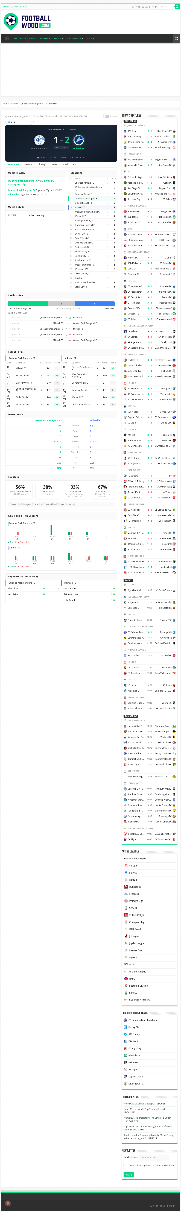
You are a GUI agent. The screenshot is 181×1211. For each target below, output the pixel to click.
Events (28, 164)
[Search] (177, 6)
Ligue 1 (133, 879)
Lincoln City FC (82, 256)
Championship (55, 129)
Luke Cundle (70, 600)
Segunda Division (138, 985)
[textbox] (19, 122)
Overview (13, 164)
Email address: (131, 1157)
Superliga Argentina (140, 999)
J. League (134, 936)
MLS (131, 964)
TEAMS (57, 38)
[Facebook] (136, 7)
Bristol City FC (81, 234)
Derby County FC (83, 273)
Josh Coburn (70, 588)
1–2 (49, 368)
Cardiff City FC (82, 238)
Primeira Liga (136, 901)
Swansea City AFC (83, 194)
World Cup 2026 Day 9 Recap (138, 1103)
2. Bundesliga (136, 915)
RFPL (132, 978)
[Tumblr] (150, 7)
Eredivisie (134, 893)
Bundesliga (135, 886)
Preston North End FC (85, 282)
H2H (54, 164)
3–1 (49, 404)
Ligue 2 (133, 957)
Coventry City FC (80, 383)
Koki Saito (13, 594)
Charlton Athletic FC (84, 183)
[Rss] (133, 7)
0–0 (49, 383)
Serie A (133, 872)
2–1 (49, 375)
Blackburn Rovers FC (85, 225)
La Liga (133, 865)
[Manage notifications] (8, 1203)
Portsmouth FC (82, 247)
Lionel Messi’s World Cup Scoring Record (144, 1109)
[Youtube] (146, 7)
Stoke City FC (81, 287)
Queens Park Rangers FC (23, 180)
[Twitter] (139, 7)
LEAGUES (43, 38)
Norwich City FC (82, 251)
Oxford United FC (24, 383)
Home (5, 103)
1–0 (49, 397)
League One (135, 950)
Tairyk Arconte (71, 594)
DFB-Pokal (135, 929)
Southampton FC (83, 260)
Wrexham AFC (81, 269)
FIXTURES (19, 38)
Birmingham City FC (84, 220)
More (89, 38)
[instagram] (152, 7)
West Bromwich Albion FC (87, 212)
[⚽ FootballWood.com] (27, 21)
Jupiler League (136, 943)
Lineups (42, 164)
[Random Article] (176, 38)
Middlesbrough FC (83, 203)
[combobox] (19, 122)
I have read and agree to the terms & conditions (150, 1165)
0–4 (105, 383)
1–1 (49, 390)
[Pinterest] (143, 7)
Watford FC (80, 216)
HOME (7, 38)
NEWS (32, 38)
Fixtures (14, 103)
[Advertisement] (90, 70)
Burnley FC (80, 278)
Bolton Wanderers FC (85, 229)
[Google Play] (156, 7)
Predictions (69, 164)
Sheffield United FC (84, 243)
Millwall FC (47, 180)
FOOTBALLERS (73, 38)
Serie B (133, 908)
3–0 (105, 375)
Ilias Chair (13, 588)
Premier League (137, 858)
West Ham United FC (84, 265)
